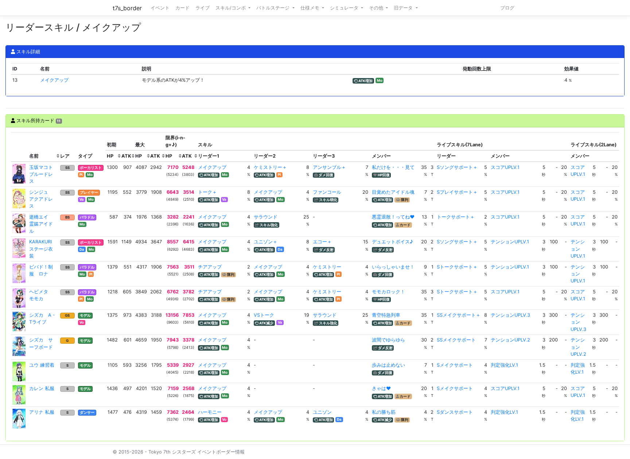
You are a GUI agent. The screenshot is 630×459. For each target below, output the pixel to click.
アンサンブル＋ (329, 167)
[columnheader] (19, 147)
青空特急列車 (386, 315)
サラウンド (265, 217)
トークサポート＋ (456, 217)
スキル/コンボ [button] (231, 8)
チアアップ (210, 267)
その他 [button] (377, 8)
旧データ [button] (404, 8)
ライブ (202, 8)
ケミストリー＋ (270, 167)
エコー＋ (322, 241)
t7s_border (127, 8)
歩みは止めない (388, 365)
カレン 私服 (41, 388)
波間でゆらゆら (388, 340)
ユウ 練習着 (41, 365)
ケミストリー (327, 267)
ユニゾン (322, 412)
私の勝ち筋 (384, 412)
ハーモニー (210, 412)
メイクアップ (54, 80)
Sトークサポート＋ (457, 267)
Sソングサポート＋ (457, 167)
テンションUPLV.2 (510, 340)
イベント (160, 8)
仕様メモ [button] (310, 8)
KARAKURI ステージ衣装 (43, 248)
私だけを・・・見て (393, 167)
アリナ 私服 (41, 412)
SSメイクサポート (456, 340)
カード (182, 8)
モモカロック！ (388, 291)
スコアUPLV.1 (505, 167)
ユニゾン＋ (265, 241)
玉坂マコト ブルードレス (43, 174)
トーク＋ (207, 192)
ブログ (507, 8)
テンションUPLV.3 (510, 315)
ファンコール (327, 192)
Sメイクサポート (455, 365)
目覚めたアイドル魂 (393, 192)
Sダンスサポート (455, 412)
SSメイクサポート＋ (459, 315)
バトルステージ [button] (273, 8)
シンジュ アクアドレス (41, 199)
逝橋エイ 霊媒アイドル (41, 224)
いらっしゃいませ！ (393, 267)
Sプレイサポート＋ (457, 192)
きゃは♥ (381, 388)
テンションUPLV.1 (510, 241)
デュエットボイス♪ (392, 241)
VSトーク (264, 315)
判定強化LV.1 (504, 365)
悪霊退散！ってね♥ (393, 217)
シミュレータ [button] (345, 8)
